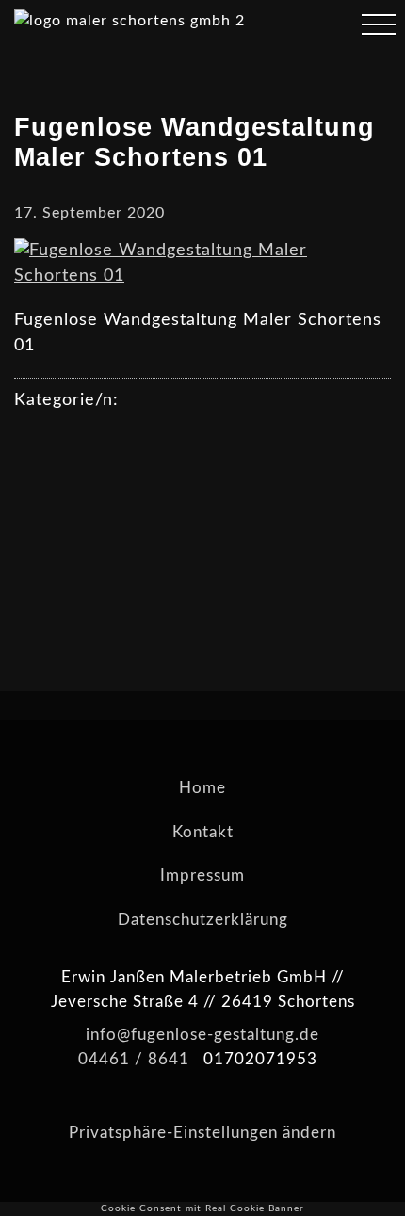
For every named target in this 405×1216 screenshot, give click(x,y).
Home (202, 788)
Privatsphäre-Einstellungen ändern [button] (202, 1133)
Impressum (202, 875)
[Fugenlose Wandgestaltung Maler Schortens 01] (202, 276)
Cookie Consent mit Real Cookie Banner (202, 1208)
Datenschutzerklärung (203, 920)
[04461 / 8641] (324, 27)
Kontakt (203, 832)
